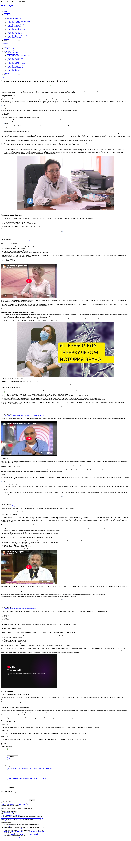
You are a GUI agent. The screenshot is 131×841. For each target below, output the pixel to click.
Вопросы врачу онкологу (13, 32)
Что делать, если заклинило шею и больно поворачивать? (15, 804)
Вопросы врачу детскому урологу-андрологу (18, 21)
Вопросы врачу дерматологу (14, 22)
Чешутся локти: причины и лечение (10, 807)
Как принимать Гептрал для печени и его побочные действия (19, 506)
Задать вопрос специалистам (14, 18)
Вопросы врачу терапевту (13, 36)
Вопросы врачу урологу (13, 19)
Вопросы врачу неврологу (14, 26)
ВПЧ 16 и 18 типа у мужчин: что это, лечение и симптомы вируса (21, 834)
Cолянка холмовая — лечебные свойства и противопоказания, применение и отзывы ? (29, 768)
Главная (6, 11)
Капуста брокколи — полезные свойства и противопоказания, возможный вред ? (22, 818)
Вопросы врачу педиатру (13, 28)
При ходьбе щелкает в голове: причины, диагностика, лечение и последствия (21, 820)
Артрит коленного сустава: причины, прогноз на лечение (15, 809)
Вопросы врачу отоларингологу (15, 33)
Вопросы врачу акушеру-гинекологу (16, 29)
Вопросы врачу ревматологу (14, 37)
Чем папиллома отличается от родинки (14, 837)
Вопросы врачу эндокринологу (15, 30)
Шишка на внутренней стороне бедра (10, 815)
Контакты (6, 39)
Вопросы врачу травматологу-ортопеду (17, 35)
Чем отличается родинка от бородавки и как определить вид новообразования (24, 831)
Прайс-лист (7, 13)
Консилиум (7, 5)
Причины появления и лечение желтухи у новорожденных (22, 788)
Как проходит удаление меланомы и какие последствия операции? (21, 826)
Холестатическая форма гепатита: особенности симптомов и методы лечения (24, 415)
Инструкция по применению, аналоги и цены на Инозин (18, 240)
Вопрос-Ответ (7, 17)
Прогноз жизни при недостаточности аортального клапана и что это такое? (26, 778)
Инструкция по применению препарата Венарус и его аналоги (20, 608)
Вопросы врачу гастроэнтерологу (15, 24)
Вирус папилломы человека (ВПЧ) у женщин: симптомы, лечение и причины (24, 828)
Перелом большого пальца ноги (9, 812)
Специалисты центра (9, 15)
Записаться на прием (9, 14)
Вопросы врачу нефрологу (13, 25)
